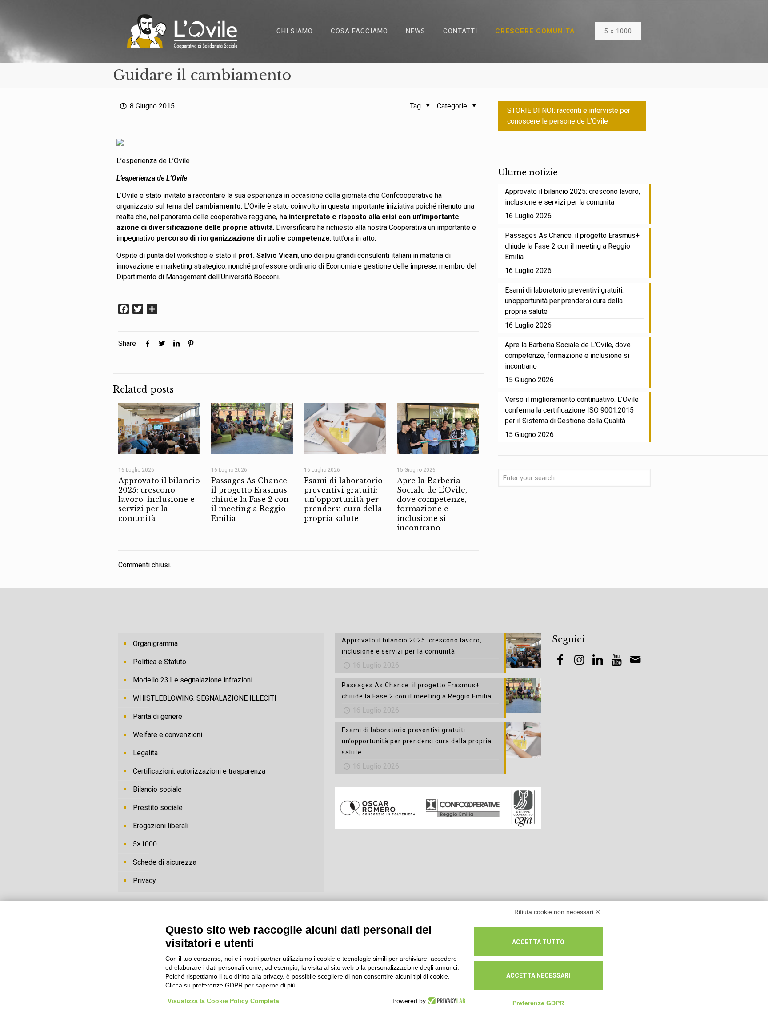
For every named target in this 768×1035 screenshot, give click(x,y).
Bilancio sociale (157, 789)
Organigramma (155, 643)
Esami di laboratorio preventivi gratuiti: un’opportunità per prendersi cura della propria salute (343, 499)
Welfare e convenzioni (167, 734)
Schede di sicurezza (164, 862)
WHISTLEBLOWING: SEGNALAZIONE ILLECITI (204, 698)
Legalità (145, 753)
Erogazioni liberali (160, 826)
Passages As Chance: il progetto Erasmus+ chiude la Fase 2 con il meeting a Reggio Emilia (251, 499)
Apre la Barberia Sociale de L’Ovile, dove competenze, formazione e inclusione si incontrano (432, 504)
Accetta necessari (538, 975)
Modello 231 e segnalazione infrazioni (192, 680)
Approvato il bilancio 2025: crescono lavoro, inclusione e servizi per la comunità (159, 499)
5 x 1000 (618, 31)
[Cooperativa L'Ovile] (182, 31)
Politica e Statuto (159, 662)
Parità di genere (157, 716)
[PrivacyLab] (445, 1000)
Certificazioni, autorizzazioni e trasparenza (199, 771)
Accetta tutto (538, 942)
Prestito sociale (158, 807)
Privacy (144, 880)
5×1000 (145, 844)
